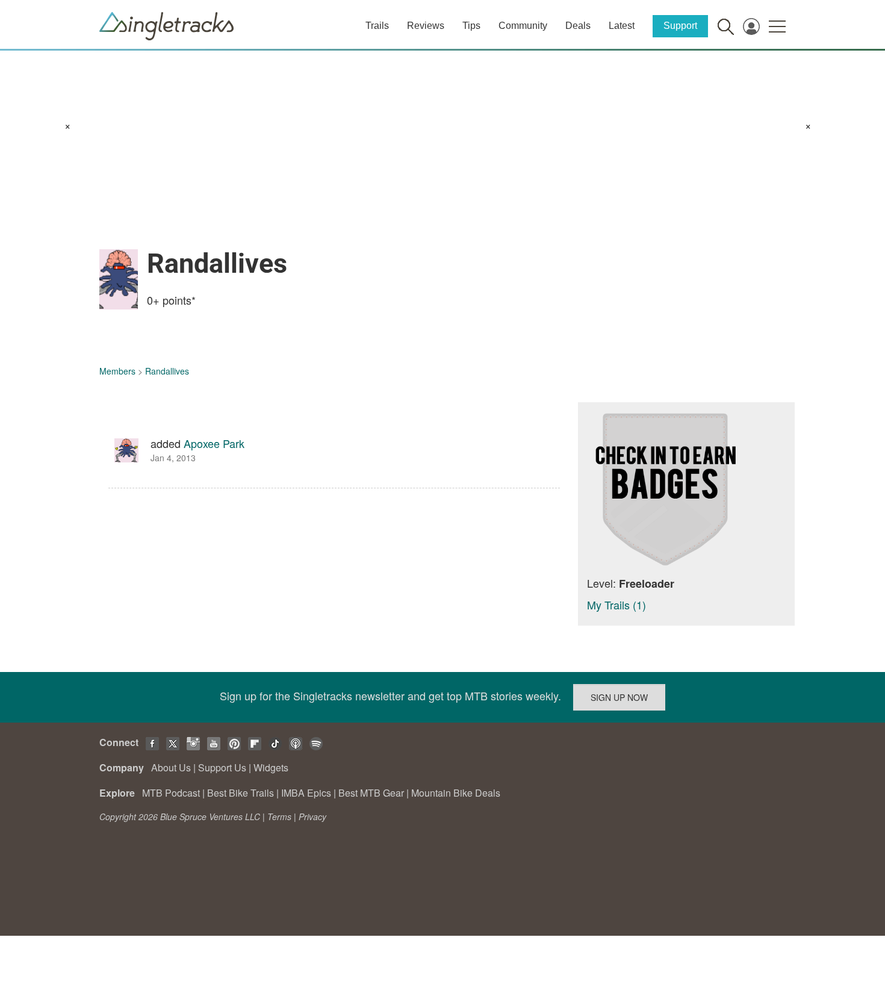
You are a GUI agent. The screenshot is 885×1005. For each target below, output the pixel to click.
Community (522, 25)
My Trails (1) (616, 604)
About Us (171, 767)
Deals (578, 25)
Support (680, 25)
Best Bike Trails (240, 793)
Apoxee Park (214, 443)
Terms (279, 817)
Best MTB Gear (371, 793)
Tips (471, 25)
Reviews (425, 25)
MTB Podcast (171, 793)
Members (117, 371)
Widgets (270, 767)
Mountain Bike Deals (455, 793)
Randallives (167, 371)
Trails (377, 25)
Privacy (312, 817)
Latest (622, 25)
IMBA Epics (306, 793)
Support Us (222, 767)
